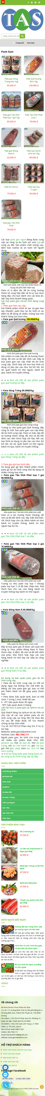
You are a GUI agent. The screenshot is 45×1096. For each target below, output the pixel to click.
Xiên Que (6, 818)
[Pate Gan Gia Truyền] (34, 173)
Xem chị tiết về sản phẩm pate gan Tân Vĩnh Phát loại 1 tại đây (22, 535)
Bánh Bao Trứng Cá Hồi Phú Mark (32, 867)
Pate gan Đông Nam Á (11, 152)
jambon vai (7, 742)
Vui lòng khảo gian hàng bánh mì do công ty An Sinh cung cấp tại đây (21, 755)
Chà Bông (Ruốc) (9, 771)
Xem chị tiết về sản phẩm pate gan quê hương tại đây (22, 381)
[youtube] (32, 2)
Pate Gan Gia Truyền (33, 188)
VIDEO (4, 983)
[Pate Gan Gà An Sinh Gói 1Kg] (34, 137)
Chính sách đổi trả (10, 1065)
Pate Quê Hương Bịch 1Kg (33, 80)
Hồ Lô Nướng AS (27, 831)
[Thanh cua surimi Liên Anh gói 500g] (9, 907)
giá (38, 242)
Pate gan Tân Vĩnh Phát (11, 224)
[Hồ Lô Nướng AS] (9, 838)
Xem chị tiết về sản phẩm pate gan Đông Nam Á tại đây (22, 669)
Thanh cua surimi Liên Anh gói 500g (31, 901)
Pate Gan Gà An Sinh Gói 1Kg (34, 152)
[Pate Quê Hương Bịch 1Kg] (34, 65)
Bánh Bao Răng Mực (28, 883)
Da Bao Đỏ (7, 792)
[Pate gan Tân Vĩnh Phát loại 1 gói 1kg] (11, 101)
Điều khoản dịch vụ (10, 1057)
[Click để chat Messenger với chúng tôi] (5, 1067)
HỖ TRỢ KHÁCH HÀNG (15, 1044)
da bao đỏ (24, 742)
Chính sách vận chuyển (12, 1054)
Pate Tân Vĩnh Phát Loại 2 (33, 116)
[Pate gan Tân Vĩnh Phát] (11, 209)
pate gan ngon (18, 239)
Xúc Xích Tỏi (7, 813)
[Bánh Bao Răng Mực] (9, 890)
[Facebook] (29, 2)
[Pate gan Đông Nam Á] (11, 137)
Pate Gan (30, 43)
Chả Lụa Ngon (8, 802)
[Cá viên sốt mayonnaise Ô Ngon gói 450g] (9, 855)
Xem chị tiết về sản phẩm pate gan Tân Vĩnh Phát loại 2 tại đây (22, 600)
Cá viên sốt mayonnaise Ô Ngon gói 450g (31, 849)
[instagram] (39, 2)
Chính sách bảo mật (10, 1061)
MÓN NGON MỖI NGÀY (13, 919)
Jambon (5, 787)
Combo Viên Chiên (23, 1078)
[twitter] (36, 2)
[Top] (42, 1087)
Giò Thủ (5, 808)
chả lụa (39, 745)
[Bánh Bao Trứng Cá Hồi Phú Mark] (9, 872)
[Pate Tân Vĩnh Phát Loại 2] (34, 101)
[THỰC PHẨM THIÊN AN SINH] (22, 19)
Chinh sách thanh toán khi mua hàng (17, 1050)
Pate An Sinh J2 (11, 187)
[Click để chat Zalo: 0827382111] (5, 1075)
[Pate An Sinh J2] (11, 173)
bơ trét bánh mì (21, 745)
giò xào (15, 748)
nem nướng (7, 751)
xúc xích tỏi (33, 748)
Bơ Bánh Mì (7, 776)
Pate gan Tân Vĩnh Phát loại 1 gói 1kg (11, 116)
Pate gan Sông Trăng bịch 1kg (11, 80)
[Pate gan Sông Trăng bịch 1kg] (11, 65)
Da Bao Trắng (8, 797)
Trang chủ (20, 43)
